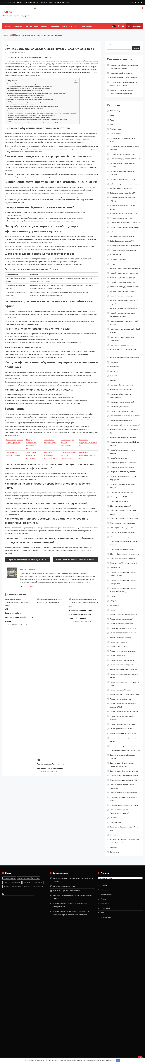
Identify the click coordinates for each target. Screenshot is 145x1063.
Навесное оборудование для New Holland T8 (124, 431)
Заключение (11, 111)
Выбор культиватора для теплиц (121, 188)
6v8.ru (7, 12)
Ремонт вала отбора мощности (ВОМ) (123, 614)
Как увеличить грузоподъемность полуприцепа (122, 338)
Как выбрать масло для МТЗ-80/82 (122, 291)
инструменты (15, 882)
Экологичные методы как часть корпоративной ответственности (31, 86)
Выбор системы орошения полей (121, 218)
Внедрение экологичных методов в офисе (50, 455)
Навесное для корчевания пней (121, 420)
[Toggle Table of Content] (74, 81)
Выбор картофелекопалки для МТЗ (122, 179)
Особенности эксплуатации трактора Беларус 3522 (123, 582)
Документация (115, 255)
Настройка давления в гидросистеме (123, 437)
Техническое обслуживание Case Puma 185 (124, 828)
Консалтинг (11, 2)
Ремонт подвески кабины (119, 646)
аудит (6, 882)
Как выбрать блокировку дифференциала (125, 268)
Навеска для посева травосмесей (122, 402)
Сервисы (58, 2)
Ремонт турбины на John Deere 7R (122, 729)
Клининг (20, 2)
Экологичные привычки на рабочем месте (31, 455)
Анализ (44, 26)
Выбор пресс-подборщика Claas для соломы (122, 207)
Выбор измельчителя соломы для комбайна (122, 173)
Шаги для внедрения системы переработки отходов (27, 95)
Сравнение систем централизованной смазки (123, 799)
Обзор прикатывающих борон (120, 537)
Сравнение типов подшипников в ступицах (125, 805)
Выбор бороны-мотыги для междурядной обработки (124, 148)
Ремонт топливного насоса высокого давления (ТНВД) (123, 705)
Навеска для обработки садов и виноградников (121, 395)
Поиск (109, 44)
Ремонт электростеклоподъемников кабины (123, 739)
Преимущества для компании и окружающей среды (28, 97)
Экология (113, 847)
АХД (4, 2)
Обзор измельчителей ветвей (120, 506)
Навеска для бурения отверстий (121, 385)
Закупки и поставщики (118, 259)
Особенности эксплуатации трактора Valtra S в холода (123, 574)
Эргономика (114, 852)
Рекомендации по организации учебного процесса (26, 108)
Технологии (43, 2)
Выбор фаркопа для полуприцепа (122, 236)
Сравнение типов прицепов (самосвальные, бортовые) (120, 811)
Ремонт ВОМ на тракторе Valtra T (121, 619)
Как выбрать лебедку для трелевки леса (124, 287)
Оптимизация (115, 568)
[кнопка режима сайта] (114, 26)
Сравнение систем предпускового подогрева (122, 786)
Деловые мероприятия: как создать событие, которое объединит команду (80, 614)
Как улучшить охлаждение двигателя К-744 (123, 351)
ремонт (27, 886)
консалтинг (28, 882)
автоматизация (9, 878)
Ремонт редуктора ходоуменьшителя (123, 651)
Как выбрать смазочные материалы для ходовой (124, 302)
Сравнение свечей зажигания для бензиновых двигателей (122, 764)
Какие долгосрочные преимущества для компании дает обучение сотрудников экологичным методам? (43, 122)
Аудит (51, 2)
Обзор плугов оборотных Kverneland (122, 532)
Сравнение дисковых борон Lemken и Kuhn (125, 750)
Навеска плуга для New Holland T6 (122, 411)
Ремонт (112, 610)
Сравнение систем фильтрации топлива (124, 793)
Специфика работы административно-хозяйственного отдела (19, 617)
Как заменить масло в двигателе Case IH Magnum (124, 322)
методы (6, 886)
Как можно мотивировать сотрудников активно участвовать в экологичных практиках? (38, 119)
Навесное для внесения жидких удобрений (125, 416)
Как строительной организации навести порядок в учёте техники (124, 66)
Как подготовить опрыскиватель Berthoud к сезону (125, 330)
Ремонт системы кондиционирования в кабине (124, 675)
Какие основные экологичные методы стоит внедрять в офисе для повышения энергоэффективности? (43, 113)
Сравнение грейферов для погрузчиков (124, 746)
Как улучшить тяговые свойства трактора (124, 357)
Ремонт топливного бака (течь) (121, 699)
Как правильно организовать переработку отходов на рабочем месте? (32, 115)
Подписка (137, 26)
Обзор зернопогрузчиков (119, 501)
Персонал (113, 596)
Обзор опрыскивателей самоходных (122, 523)
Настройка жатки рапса (118, 458)
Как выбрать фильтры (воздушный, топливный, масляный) (122, 314)
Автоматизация (32, 26)
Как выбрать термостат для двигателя (123, 308)
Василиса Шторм (16, 52)
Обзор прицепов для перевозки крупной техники (124, 543)
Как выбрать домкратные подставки (123, 282)
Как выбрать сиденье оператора (121, 296)
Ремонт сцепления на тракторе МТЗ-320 (124, 694)
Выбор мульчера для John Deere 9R (122, 193)
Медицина (114, 376)
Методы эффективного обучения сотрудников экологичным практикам (32, 106)
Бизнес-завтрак (115, 134)
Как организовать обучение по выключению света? (26, 90)
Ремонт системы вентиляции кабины (123, 665)
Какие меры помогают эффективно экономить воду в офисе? (30, 117)
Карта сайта (66, 2)
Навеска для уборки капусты (120, 407)
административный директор (28, 878)
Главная (7, 26)
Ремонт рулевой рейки (118, 656)
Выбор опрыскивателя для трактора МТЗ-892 (123, 199)
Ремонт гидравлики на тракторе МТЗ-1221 (125, 628)
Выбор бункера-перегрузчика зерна (122, 154)
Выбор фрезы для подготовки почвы (123, 250)
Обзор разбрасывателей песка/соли (123, 558)
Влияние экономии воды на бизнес (23, 104)
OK (117, 1060)
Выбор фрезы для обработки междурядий (125, 245)
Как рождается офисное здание (121, 73)
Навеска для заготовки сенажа (121, 389)
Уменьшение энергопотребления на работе (87, 455)
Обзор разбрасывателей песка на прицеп (124, 554)
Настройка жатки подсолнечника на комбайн (122, 451)
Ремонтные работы (31, 2)
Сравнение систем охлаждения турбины (124, 775)
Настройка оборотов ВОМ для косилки (123, 462)
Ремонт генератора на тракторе (121, 624)
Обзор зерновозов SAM (118, 497)
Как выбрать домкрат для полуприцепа (124, 273)
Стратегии (113, 818)
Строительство (115, 822)
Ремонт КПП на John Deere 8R (120, 637)
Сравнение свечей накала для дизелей (124, 771)
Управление (114, 835)
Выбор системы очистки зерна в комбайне (125, 223)
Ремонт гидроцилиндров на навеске (123, 633)
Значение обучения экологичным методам (22, 84)
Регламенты (114, 605)
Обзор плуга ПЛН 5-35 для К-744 (121, 528)
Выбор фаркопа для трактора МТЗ (122, 241)
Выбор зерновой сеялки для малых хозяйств (122, 165)
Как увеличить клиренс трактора (121, 345)
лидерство (38, 882)
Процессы (113, 601)
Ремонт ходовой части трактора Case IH (124, 733)
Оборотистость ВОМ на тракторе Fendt (123, 563)
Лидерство (114, 371)
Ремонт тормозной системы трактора (123, 724)
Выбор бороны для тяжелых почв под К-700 (123, 140)
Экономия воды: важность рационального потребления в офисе (30, 99)
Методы (113, 380)
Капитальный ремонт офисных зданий (123, 78)
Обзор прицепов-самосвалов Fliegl (122, 549)
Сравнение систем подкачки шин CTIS (123, 780)
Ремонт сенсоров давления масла (122, 660)
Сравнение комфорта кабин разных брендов (122, 756)
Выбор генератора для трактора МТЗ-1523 (125, 159)
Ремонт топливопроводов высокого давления (122, 717)
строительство (38, 886)
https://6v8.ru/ (28, 586)
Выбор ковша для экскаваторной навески (124, 184)
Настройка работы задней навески (122, 467)
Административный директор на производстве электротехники (121, 91)
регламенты (16, 886)
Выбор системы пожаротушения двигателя (125, 227)
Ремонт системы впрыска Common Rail (123, 669)
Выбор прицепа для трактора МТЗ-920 (123, 213)
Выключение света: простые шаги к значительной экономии (28, 88)
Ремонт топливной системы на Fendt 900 (124, 711)
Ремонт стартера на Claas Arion (121, 690)
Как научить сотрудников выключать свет (88, 443)
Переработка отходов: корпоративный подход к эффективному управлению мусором (37, 93)
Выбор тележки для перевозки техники (123, 232)
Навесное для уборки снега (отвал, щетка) (125, 425)
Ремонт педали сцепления (119, 642)
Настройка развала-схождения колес (123, 472)
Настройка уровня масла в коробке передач (122, 486)
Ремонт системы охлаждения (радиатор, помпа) (124, 683)
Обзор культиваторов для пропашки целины (123, 512)
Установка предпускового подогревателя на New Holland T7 (124, 841)
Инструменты (115, 264)
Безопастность (115, 129)
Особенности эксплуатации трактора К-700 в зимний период (123, 590)
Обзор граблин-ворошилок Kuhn (121, 492)
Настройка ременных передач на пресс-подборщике (124, 478)
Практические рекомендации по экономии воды (26, 102)
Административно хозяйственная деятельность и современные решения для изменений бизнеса (71, 913)
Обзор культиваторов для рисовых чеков (124, 518)
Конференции (87, 26)
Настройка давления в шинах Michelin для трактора (124, 443)
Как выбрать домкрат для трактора (122, 277)
